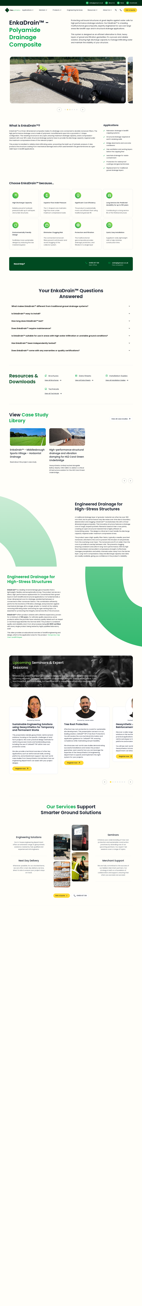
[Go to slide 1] (65, 109)
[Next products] (82, 109)
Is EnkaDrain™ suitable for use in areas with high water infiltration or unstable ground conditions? (59, 335)
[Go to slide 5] (74, 109)
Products (56, 10)
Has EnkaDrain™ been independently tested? (33, 343)
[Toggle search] (116, 10)
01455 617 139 (94, 263)
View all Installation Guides (115, 380)
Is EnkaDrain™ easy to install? (25, 313)
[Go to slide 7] (124, 782)
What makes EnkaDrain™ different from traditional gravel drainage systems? (49, 306)
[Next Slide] (130, 782)
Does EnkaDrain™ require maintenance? (31, 328)
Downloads (133, 3)
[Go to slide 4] (72, 109)
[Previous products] (59, 109)
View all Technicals (52, 393)
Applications (27, 10)
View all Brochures (52, 380)
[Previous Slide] (104, 782)
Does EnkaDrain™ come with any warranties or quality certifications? (45, 350)
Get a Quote (130, 10)
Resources (92, 10)
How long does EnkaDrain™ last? (27, 321)
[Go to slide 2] (67, 109)
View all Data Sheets (83, 380)
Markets (42, 10)
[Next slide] (130, 480)
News (122, 3)
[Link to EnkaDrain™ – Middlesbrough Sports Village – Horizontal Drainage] (28, 445)
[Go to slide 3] (70, 109)
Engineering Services (75, 10)
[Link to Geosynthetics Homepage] (12, 10)
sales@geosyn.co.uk (96, 3)
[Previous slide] (124, 480)
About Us (112, 3)
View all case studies (119, 419)
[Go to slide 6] (76, 109)
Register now (20, 768)
